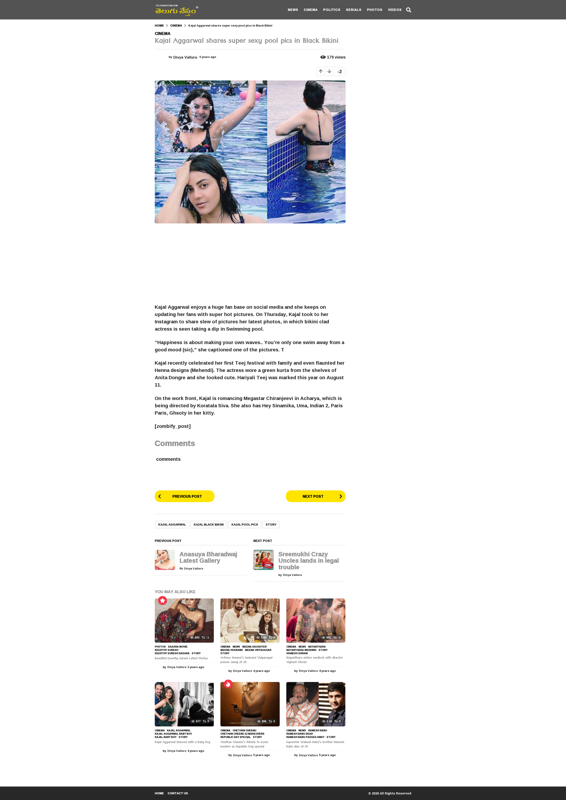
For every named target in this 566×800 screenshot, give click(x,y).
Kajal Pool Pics (244, 524)
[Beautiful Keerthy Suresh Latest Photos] (184, 620)
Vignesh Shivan (297, 653)
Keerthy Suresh (166, 650)
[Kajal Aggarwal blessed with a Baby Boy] (184, 704)
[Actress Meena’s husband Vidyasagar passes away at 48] (249, 620)
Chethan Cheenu (244, 730)
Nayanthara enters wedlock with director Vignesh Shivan (314, 660)
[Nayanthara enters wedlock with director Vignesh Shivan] (315, 620)
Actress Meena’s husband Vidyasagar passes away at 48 (246, 660)
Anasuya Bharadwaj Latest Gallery (208, 557)
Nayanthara (317, 646)
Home (159, 793)
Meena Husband (231, 650)
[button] (408, 9)
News (293, 10)
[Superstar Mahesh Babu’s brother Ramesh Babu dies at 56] (315, 704)
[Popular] (162, 600)
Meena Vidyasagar (258, 650)
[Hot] (228, 684)
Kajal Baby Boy (165, 737)
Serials (353, 10)
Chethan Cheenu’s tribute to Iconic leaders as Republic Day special (244, 744)
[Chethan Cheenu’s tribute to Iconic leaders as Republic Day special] (249, 704)
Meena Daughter (254, 646)
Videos (395, 10)
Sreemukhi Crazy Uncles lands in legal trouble (308, 560)
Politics (331, 10)
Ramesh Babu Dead (299, 733)
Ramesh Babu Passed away (305, 737)
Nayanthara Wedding (301, 650)
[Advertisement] (250, 263)
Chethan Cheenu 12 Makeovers (242, 733)
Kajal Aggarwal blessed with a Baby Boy (182, 742)
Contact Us (178, 793)
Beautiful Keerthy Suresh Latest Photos (181, 659)
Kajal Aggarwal (172, 524)
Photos (374, 10)
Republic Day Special (235, 737)
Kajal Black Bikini (209, 524)
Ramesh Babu (317, 730)
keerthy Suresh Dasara (172, 653)
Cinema (311, 10)
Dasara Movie (177, 646)
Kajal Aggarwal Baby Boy (173, 733)
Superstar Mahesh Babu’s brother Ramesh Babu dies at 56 (315, 744)
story (271, 524)
